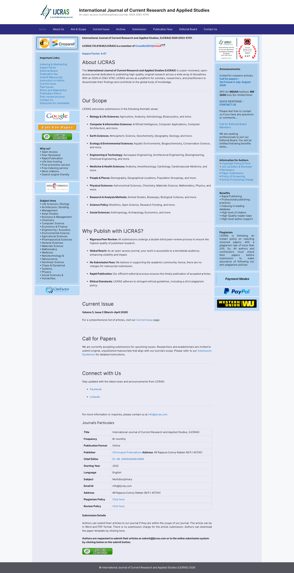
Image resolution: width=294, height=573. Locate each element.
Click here (118, 499)
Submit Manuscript (51, 77)
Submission (139, 29)
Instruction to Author (52, 80)
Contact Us (210, 29)
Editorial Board (188, 29)
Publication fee (49, 74)
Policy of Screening (233, 176)
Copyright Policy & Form (236, 163)
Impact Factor (48, 67)
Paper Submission (232, 173)
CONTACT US (227, 104)
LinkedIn (95, 396)
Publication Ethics (50, 93)
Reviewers (228, 169)
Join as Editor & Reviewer (237, 166)
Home (42, 29)
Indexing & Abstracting (53, 64)
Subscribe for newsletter (55, 103)
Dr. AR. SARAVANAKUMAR (128, 459)
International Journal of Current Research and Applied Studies (144, 10)
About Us (58, 29)
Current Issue (101, 29)
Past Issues (47, 87)
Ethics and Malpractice (53, 90)
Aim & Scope (78, 29)
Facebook (96, 389)
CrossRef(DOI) (144, 46)
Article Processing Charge (237, 179)
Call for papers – (229, 78)
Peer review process (52, 96)
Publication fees (163, 29)
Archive (120, 29)
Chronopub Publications (127, 452)
